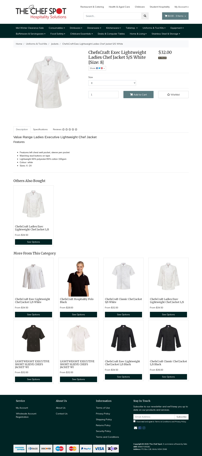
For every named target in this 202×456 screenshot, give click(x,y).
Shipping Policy (104, 419)
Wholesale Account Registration (26, 415)
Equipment (176, 27)
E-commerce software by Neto (175, 444)
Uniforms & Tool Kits (153, 27)
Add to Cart (140, 94)
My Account (181, 6)
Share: (93, 68)
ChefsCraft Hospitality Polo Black (77, 301)
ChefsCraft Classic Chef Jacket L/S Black (168, 363)
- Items (176, 15)
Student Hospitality (160, 6)
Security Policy (103, 431)
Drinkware (75, 27)
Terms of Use (103, 407)
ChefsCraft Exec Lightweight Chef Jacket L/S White (32, 301)
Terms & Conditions (163, 422)
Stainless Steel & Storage (165, 33)
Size (90, 77)
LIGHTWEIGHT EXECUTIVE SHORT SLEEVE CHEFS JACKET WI (32, 364)
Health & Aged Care (119, 6)
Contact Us (62, 413)
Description (22, 129)
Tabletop (131, 27)
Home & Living (137, 33)
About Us (60, 407)
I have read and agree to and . (161, 422)
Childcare (140, 6)
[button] (173, 94)
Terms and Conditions (107, 437)
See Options (33, 241)
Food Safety (56, 33)
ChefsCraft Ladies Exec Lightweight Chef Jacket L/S (32, 228)
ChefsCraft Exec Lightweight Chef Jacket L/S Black (122, 363)
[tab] (21, 129)
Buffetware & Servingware (30, 33)
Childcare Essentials (80, 33)
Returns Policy (103, 425)
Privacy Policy (103, 413)
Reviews (57, 129)
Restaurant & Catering (92, 6)
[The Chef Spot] (41, 11)
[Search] (145, 16)
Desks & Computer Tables (111, 33)
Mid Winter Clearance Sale (30, 27)
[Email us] (135, 428)
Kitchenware (112, 27)
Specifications (40, 129)
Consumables (56, 27)
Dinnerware (93, 27)
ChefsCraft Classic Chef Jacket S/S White (123, 301)
